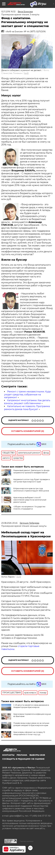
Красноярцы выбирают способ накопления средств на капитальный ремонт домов (29, 499)
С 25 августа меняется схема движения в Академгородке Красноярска (31, 706)
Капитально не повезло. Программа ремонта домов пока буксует (27, 408)
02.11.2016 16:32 (8, 11)
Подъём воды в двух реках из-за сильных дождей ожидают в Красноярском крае (31, 724)
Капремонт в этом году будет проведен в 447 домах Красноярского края (31, 480)
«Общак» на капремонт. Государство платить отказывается (29, 508)
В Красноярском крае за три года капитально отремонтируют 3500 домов (31, 489)
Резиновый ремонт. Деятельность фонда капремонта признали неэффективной (31, 471)
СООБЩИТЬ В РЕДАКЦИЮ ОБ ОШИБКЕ (23, 759)
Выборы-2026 (37, 755)
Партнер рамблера (26, 841)
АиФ (26, 73)
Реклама (22, 755)
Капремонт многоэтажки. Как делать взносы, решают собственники (27, 402)
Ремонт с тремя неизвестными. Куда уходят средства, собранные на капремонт (27, 394)
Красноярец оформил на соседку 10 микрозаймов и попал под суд (29, 733)
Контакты (8, 755)
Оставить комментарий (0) (27, 431)
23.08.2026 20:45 (9, 523)
